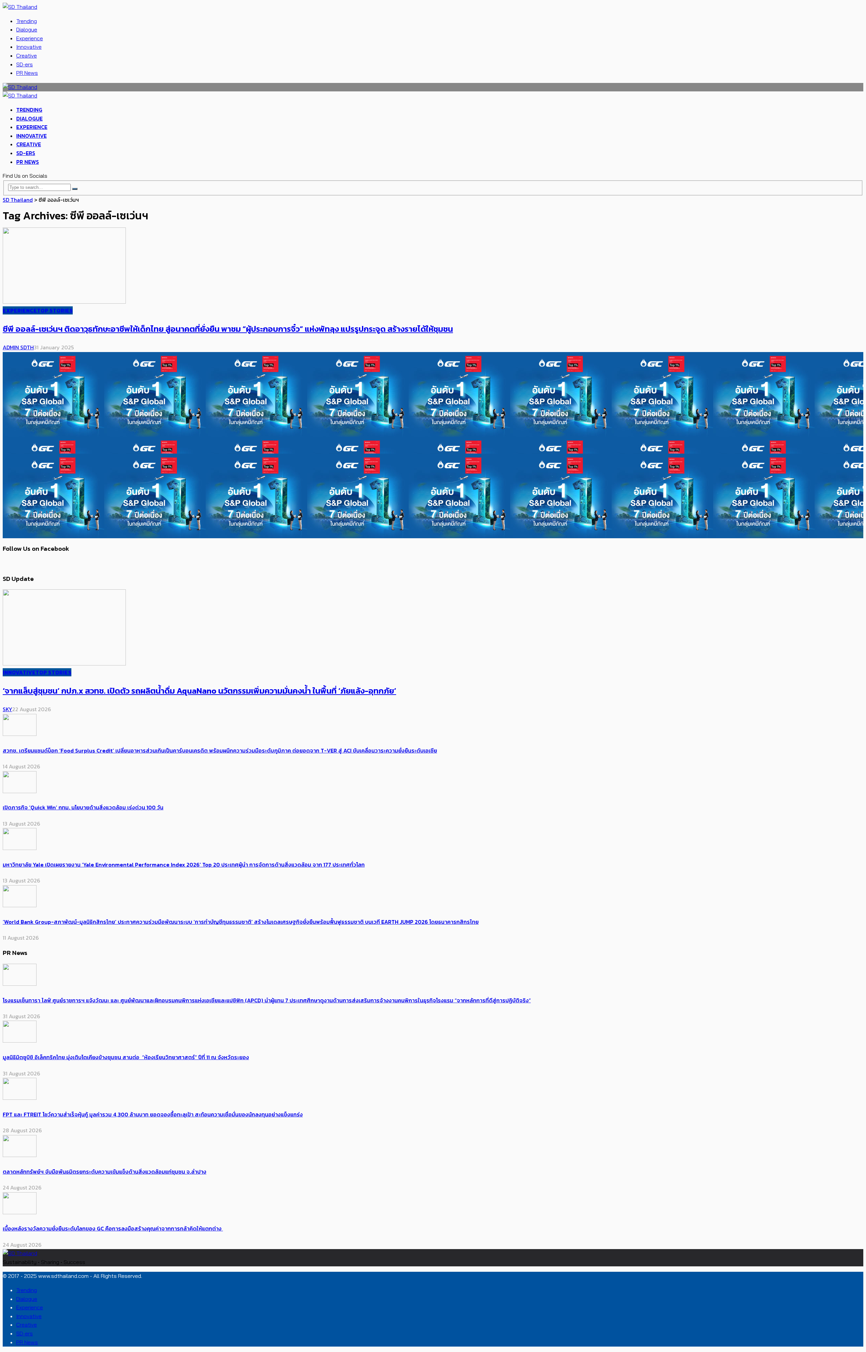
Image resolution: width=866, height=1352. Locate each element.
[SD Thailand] (20, 6)
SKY (7, 709)
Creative (26, 55)
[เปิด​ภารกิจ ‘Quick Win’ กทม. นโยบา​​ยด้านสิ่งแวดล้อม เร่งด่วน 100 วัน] (20, 791)
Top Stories (55, 310)
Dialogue (26, 29)
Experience (29, 38)
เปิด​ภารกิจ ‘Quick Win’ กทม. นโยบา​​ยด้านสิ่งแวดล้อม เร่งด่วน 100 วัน (83, 807)
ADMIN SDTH (18, 347)
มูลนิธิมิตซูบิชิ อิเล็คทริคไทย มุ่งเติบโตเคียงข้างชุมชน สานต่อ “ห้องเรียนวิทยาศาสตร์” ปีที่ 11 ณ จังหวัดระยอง (126, 1057)
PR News (27, 72)
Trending (26, 21)
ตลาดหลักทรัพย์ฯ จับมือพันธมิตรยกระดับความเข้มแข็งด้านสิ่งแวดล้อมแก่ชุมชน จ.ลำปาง (104, 1172)
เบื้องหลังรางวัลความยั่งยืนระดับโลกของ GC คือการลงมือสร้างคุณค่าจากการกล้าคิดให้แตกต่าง (113, 1228)
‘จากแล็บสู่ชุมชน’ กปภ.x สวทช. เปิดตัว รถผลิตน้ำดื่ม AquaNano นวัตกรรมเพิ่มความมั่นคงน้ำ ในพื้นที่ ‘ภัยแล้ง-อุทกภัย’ (199, 691)
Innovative (29, 46)
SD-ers (24, 64)
